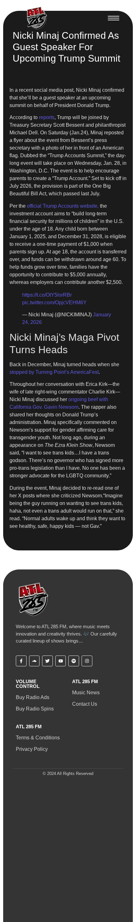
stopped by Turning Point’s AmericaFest (54, 372)
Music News (86, 692)
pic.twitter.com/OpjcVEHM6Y (54, 302)
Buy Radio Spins (35, 708)
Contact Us (84, 704)
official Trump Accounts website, (63, 206)
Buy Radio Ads (32, 697)
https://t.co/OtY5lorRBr (47, 295)
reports (46, 117)
